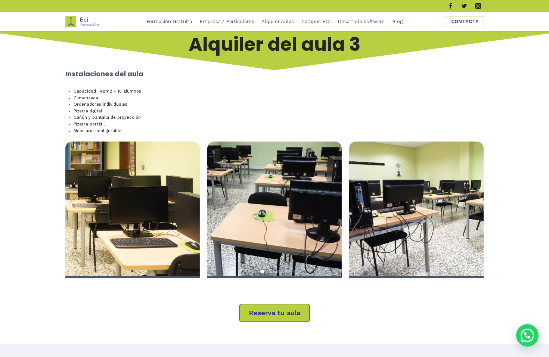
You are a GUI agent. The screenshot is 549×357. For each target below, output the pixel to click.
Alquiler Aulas (277, 21)
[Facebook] (450, 6)
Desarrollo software (361, 21)
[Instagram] (478, 6)
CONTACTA (465, 21)
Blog (397, 21)
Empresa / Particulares (226, 21)
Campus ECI (316, 21)
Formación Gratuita (169, 21)
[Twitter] (464, 6)
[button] (254, 271)
